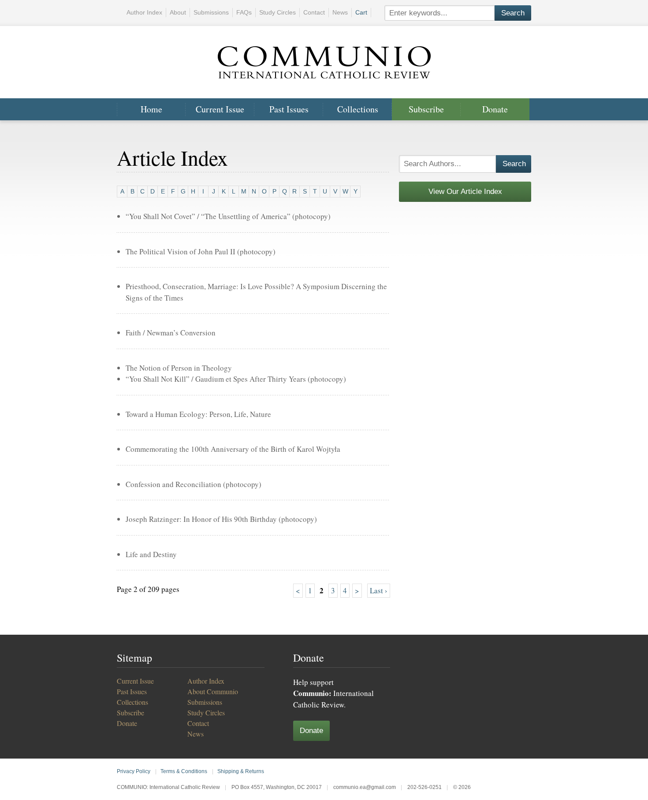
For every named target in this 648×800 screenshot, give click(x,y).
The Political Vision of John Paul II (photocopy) (201, 251)
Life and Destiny (151, 554)
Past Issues (289, 109)
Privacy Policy (133, 771)
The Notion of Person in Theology (179, 368)
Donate (495, 109)
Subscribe (426, 109)
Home (151, 109)
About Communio (212, 691)
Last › (378, 590)
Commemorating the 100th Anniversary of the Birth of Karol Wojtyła (233, 449)
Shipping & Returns (240, 771)
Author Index (144, 12)
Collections (357, 109)
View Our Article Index (465, 191)
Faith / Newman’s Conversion (171, 332)
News (340, 12)
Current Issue (220, 109)
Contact (314, 12)
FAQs (244, 12)
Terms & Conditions (183, 771)
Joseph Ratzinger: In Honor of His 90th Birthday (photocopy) (221, 519)
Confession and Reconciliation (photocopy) (193, 484)
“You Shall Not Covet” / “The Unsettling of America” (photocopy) (228, 216)
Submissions (211, 12)
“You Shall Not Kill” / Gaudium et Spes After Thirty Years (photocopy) (236, 379)
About (178, 12)
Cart (361, 12)
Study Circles (277, 12)
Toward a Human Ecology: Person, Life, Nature (198, 414)
